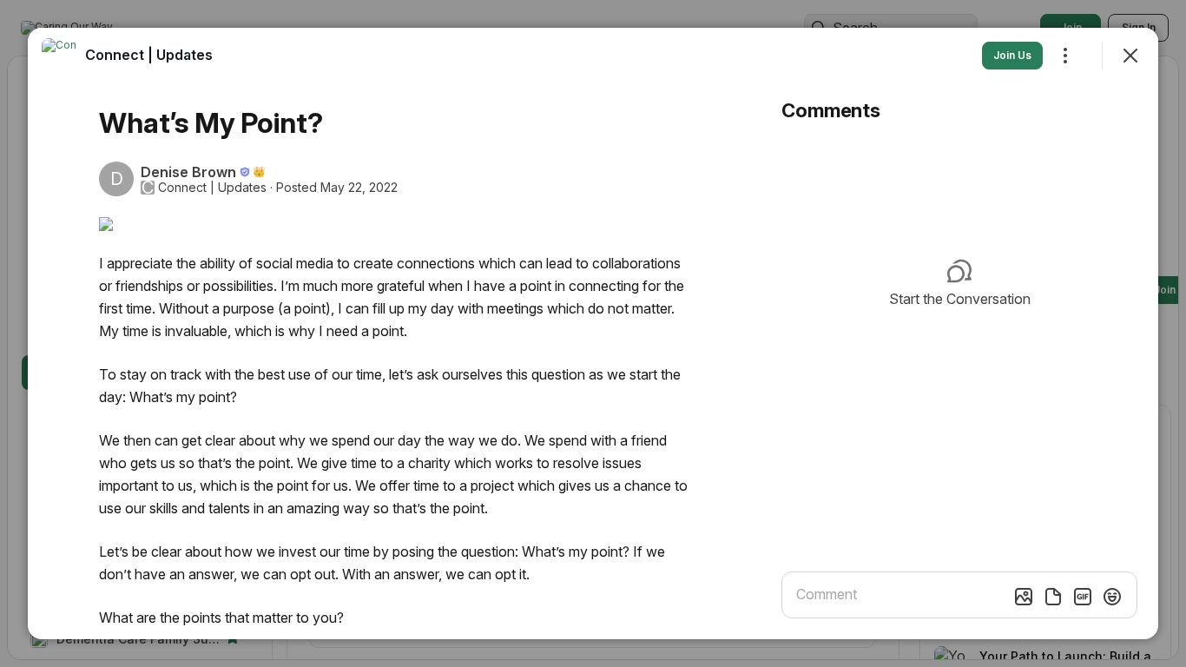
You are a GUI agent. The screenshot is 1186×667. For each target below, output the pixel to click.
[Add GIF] (1083, 597)
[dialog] (593, 333)
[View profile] (59, 55)
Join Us (1012, 55)
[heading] (149, 54)
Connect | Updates (212, 188)
